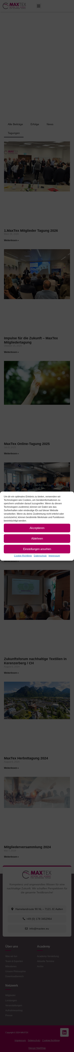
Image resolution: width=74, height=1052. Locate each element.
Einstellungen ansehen (37, 549)
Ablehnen (37, 538)
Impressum (54, 555)
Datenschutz (40, 555)
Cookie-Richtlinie (23, 555)
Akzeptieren (37, 528)
